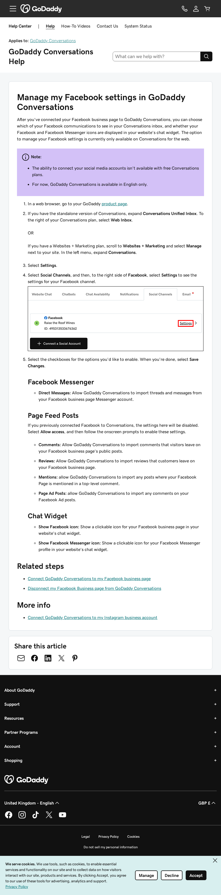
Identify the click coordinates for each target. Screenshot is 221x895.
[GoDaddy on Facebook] (8, 817)
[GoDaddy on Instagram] (22, 817)
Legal (85, 836)
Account (12, 746)
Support (12, 704)
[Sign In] (196, 9)
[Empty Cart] (207, 8)
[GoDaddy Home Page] (26, 779)
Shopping (13, 760)
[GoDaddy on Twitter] (49, 817)
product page (114, 203)
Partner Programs (21, 732)
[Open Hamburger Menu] (11, 8)
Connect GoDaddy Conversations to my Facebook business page (89, 578)
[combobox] (156, 56)
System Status (138, 26)
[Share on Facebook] (34, 658)
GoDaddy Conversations (53, 40)
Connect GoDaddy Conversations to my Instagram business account (92, 617)
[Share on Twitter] (61, 658)
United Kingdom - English (29, 803)
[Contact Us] (184, 9)
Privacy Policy (108, 836)
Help (50, 26)
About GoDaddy (19, 690)
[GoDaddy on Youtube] (62, 817)
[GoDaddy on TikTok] (35, 817)
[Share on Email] (21, 658)
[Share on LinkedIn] (48, 658)
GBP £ (204, 803)
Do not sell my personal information (111, 847)
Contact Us (107, 26)
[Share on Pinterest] (75, 658)
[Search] (206, 56)
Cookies (133, 836)
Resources (14, 718)
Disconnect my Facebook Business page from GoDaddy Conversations (94, 588)
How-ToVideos (75, 26)
